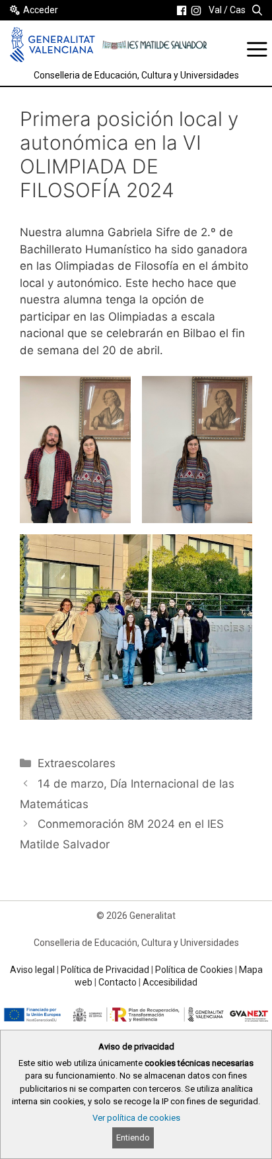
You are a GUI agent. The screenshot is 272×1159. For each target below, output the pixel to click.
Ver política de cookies (136, 1118)
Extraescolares (77, 763)
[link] (181, 10)
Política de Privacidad (105, 969)
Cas (238, 10)
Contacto (117, 982)
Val (215, 10)
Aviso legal (32, 969)
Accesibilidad (170, 982)
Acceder (40, 10)
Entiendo (133, 1138)
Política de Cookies (194, 969)
